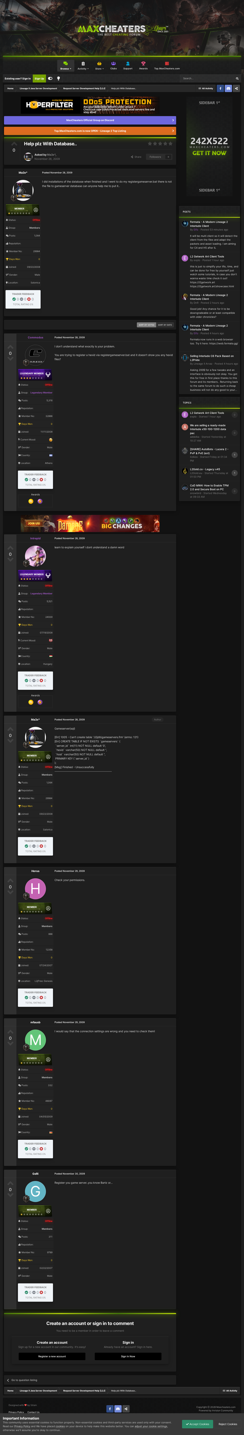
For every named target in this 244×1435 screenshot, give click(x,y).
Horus (35, 871)
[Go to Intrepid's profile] (35, 556)
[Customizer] (50, 78)
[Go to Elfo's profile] (185, 223)
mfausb (35, 1022)
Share (137, 156)
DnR (196, 302)
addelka (194, 436)
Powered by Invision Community (216, 1410)
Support (127, 68)
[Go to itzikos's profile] (185, 451)
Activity (82, 68)
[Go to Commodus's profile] (35, 355)
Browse (64, 68)
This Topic (222, 78)
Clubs (113, 68)
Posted (214, 229)
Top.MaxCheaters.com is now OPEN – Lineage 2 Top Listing (90, 130)
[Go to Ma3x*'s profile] (28, 157)
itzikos (194, 456)
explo (197, 260)
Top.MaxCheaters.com (167, 68)
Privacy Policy (16, 1412)
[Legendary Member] (40, 501)
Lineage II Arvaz (203, 363)
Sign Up (39, 78)
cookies (60, 1426)
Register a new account (52, 1356)
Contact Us (33, 1412)
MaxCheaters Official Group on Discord (90, 120)
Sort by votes (146, 325)
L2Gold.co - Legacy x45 (205, 469)
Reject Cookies (227, 1424)
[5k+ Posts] (31, 501)
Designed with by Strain (23, 1405)
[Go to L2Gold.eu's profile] (185, 471)
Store (98, 68)
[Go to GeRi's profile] (35, 1191)
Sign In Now (128, 1356)
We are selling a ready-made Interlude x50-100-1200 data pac (208, 429)
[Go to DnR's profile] (185, 297)
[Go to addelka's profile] (185, 427)
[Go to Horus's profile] (35, 888)
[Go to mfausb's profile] (35, 1040)
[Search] (237, 78)
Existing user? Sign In (18, 78)
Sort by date (165, 325)
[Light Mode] (59, 78)
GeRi (35, 1173)
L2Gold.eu (196, 473)
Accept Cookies (199, 1424)
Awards (143, 68)
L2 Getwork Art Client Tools (207, 256)
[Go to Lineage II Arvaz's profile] (185, 357)
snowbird (195, 493)
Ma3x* (51, 154)
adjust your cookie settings (151, 1426)
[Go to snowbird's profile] (185, 487)
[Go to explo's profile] (185, 258)
